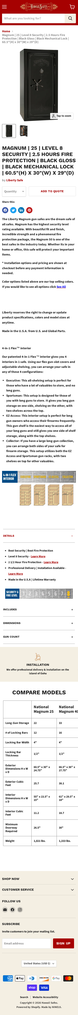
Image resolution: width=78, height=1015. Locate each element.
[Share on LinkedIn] (21, 210)
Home (6, 31)
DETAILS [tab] (8, 535)
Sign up (63, 943)
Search (24, 997)
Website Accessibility (45, 997)
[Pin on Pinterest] (29, 210)
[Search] (70, 18)
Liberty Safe (14, 180)
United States (37, 963)
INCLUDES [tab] (10, 609)
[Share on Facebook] (5, 210)
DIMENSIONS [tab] (11, 623)
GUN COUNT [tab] (11, 636)
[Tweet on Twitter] (13, 210)
